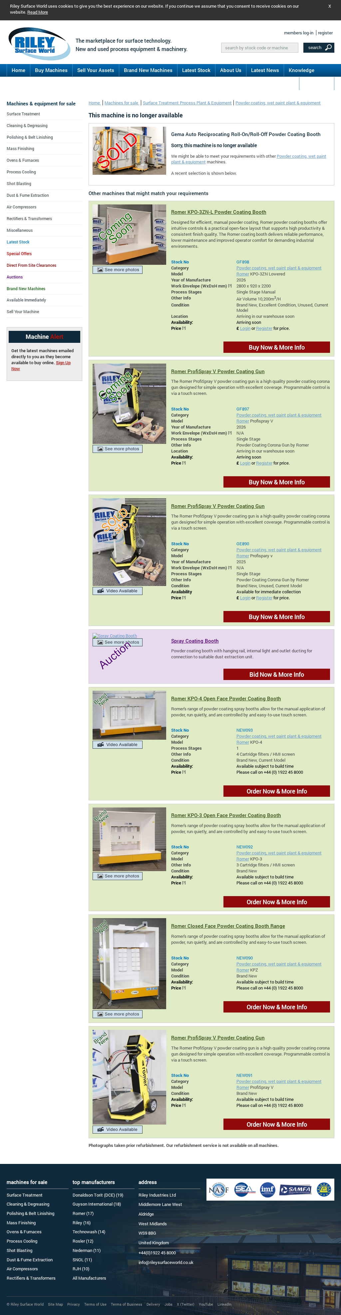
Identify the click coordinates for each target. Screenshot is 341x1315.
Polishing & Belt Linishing (30, 137)
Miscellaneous (20, 230)
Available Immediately (26, 299)
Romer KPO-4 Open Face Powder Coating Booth (226, 698)
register (325, 32)
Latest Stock (196, 70)
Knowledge (301, 70)
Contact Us (316, 83)
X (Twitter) (185, 1304)
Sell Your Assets (95, 70)
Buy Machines (51, 70)
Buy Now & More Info (277, 347)
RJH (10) (81, 1268)
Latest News (265, 70)
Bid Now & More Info (276, 674)
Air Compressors (21, 206)
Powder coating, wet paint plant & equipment (278, 102)
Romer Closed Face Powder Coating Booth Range (228, 925)
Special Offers (19, 253)
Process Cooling (21, 171)
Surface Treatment (23, 113)
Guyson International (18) (97, 1204)
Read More (37, 12)
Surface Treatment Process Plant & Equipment (187, 102)
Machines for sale (122, 102)
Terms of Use (95, 1304)
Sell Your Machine (23, 311)
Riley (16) (82, 1222)
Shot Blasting (19, 183)
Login (245, 328)
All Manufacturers (89, 1278)
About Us (230, 70)
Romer (242, 273)
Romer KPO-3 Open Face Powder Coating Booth (226, 815)
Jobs (168, 1304)
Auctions (15, 276)
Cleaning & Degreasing (27, 125)
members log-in (298, 32)
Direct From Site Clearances (31, 265)
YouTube (206, 1304)
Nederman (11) (87, 1250)
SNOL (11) (82, 1259)
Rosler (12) (83, 1241)
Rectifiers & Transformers (29, 218)
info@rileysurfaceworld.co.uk (166, 1262)
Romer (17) (83, 1213)
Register (264, 328)
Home (18, 70)
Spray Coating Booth (195, 640)
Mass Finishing (20, 148)
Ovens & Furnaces (23, 160)
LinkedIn (224, 1304)
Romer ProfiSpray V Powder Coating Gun (218, 371)
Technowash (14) (89, 1231)
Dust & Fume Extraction (28, 195)
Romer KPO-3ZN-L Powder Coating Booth (218, 211)
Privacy (73, 1304)
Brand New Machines (148, 70)
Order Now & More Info (277, 791)
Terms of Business (126, 1304)
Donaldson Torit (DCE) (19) (98, 1195)
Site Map (55, 1304)
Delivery (153, 1304)
